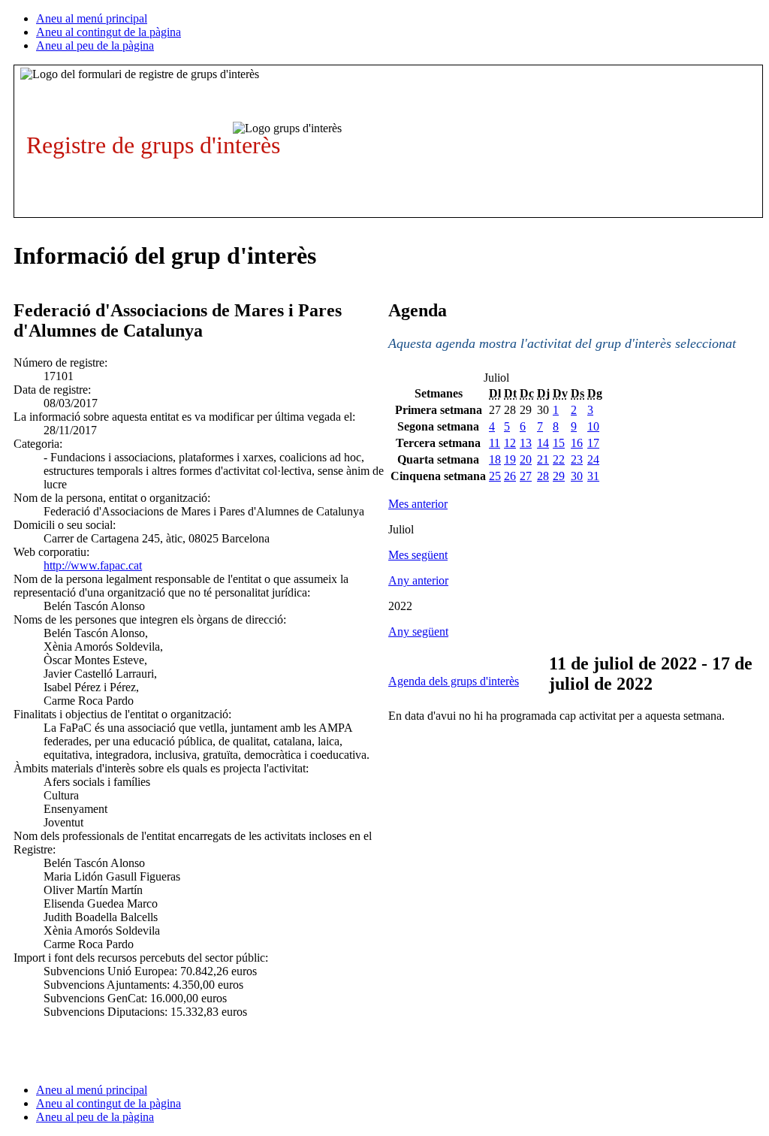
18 (495, 459)
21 (543, 459)
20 (526, 459)
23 (577, 459)
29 (559, 476)
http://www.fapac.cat (93, 565)
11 (494, 443)
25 (495, 476)
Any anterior (418, 580)
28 (543, 476)
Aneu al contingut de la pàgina (108, 32)
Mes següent (418, 554)
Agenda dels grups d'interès (453, 681)
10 (593, 426)
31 (593, 476)
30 (577, 476)
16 (577, 443)
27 (526, 476)
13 (526, 443)
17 (593, 443)
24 (593, 459)
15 (559, 443)
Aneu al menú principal (91, 18)
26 (510, 476)
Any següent (418, 631)
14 (543, 443)
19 (510, 459)
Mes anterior (418, 503)
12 (510, 443)
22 (559, 459)
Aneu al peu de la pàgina (95, 45)
